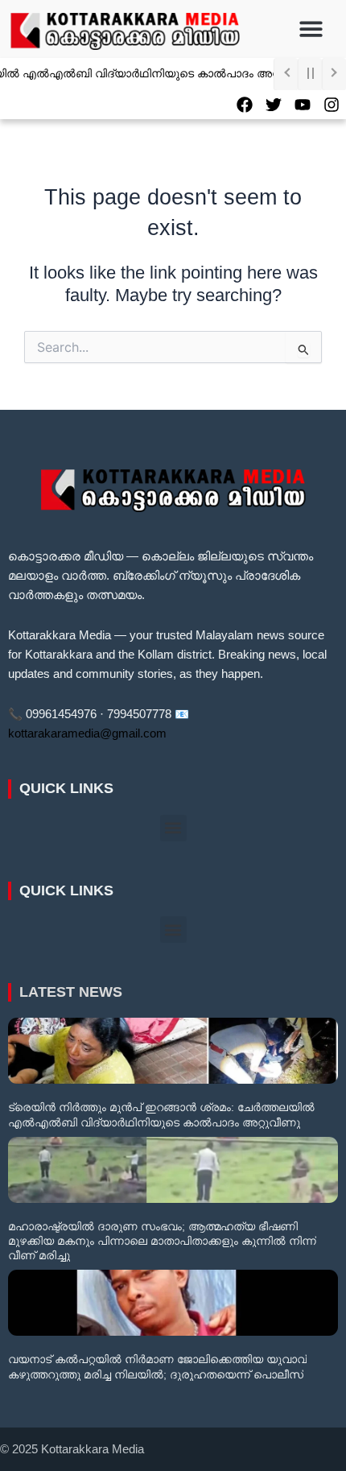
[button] (312, 29)
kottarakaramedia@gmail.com (87, 733)
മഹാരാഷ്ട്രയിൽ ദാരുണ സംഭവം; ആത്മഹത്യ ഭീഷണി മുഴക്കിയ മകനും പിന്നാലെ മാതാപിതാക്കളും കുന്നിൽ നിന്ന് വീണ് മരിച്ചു (162, 1241)
